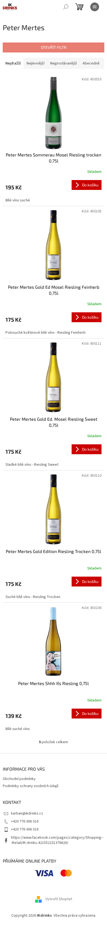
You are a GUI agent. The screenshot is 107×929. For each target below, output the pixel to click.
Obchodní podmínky (19, 779)
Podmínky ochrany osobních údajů (30, 786)
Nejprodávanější (63, 63)
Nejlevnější (35, 63)
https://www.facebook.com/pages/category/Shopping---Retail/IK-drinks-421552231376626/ (57, 840)
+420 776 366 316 (24, 821)
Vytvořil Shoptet (59, 899)
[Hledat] (65, 6)
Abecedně (91, 63)
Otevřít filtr (53, 47)
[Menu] (94, 6)
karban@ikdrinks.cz (27, 813)
